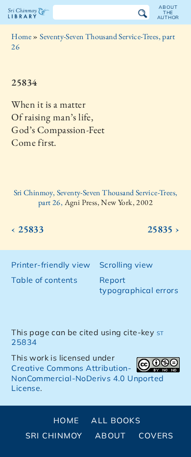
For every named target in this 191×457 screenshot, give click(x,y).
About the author (168, 12)
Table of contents (44, 280)
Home (21, 36)
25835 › (163, 229)
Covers (156, 435)
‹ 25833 (27, 229)
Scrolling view (126, 265)
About (110, 435)
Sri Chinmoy (54, 435)
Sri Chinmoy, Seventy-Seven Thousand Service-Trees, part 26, (96, 197)
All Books (116, 420)
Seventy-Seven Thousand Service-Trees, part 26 (93, 41)
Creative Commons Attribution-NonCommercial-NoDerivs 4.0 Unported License (87, 378)
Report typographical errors (138, 285)
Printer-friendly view (50, 265)
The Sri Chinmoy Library (28, 21)
